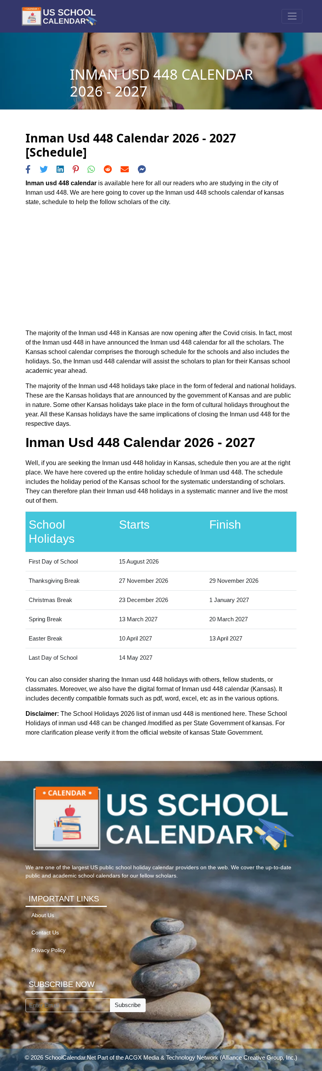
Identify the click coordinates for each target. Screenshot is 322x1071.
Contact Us (45, 933)
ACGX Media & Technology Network (171, 1057)
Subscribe (128, 1005)
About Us (42, 915)
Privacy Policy (48, 950)
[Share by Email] (125, 169)
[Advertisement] (161, 268)
